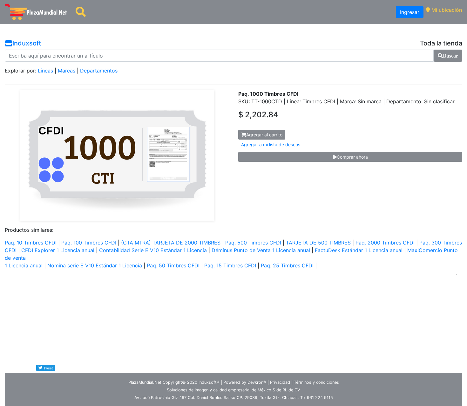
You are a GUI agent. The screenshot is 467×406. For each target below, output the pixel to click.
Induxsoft (26, 43)
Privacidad (280, 382)
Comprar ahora (352, 157)
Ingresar (409, 12)
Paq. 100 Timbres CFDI (88, 242)
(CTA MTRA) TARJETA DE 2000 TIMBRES (170, 242)
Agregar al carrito (264, 134)
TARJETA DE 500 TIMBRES (318, 242)
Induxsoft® (209, 382)
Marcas (66, 70)
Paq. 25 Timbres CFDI (287, 265)
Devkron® (256, 382)
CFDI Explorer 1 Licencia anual (57, 250)
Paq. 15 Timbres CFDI (230, 265)
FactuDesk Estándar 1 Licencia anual (359, 250)
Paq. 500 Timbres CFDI (253, 242)
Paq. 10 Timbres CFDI (31, 242)
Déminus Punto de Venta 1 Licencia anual (261, 250)
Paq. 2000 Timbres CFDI (385, 242)
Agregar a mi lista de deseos (270, 144)
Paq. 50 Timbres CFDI (173, 265)
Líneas (45, 70)
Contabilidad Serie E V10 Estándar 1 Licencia (153, 250)
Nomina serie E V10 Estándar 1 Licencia (94, 265)
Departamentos (99, 70)
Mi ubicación (446, 10)
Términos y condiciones (316, 382)
